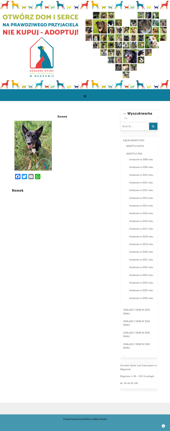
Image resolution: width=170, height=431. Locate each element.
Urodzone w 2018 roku (141, 236)
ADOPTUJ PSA (134, 153)
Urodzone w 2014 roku (141, 205)
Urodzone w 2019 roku (141, 244)
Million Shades (100, 419)
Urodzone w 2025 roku (141, 290)
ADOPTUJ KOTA (135, 146)
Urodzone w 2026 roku (141, 298)
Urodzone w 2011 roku (141, 182)
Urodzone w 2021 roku (141, 259)
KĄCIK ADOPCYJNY (133, 140)
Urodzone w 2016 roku (141, 221)
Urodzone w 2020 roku (141, 251)
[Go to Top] (163, 426)
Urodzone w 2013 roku (141, 198)
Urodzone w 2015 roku (141, 213)
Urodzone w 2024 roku (141, 282)
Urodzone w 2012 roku (141, 190)
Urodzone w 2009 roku (141, 167)
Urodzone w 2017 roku (141, 228)
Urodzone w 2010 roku (141, 175)
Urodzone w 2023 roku (141, 275)
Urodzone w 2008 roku (141, 159)
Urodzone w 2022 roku (141, 267)
